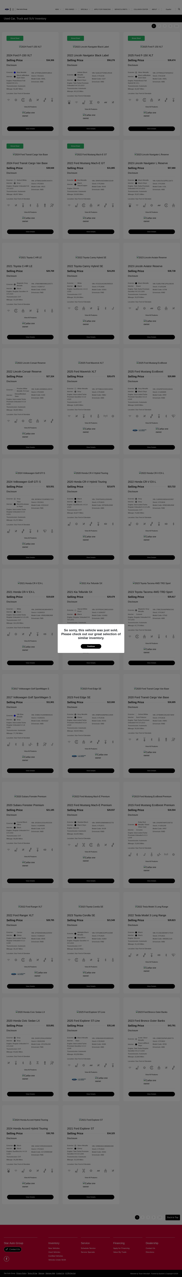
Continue (91, 646)
